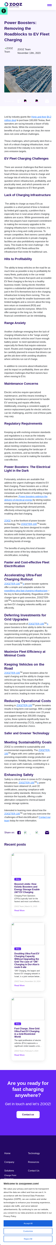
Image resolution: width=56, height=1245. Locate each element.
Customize (28, 1231)
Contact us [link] (28, 1114)
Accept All (28, 1223)
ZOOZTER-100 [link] (29, 524)
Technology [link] (34, 1153)
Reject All (28, 1239)
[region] (28, 1212)
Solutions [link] (9, 1170)
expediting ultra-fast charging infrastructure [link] (26, 590)
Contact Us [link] (33, 1170)
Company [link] (9, 1162)
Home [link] (7, 1153)
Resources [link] (33, 1162)
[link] (3, 11)
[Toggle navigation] (49, 5)
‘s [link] (23, 584)
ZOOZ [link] (7, 520)
